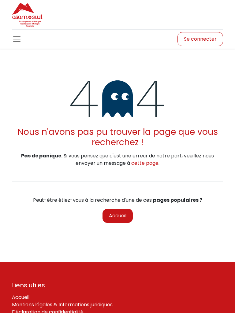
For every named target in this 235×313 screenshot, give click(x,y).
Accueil (117, 215)
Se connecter (200, 38)
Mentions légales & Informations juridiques (62, 304)
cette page (145, 163)
